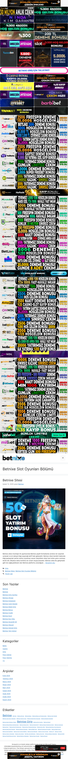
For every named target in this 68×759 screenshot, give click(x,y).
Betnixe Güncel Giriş (10, 628)
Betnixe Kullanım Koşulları (22, 729)
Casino (5, 649)
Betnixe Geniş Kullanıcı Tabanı (9, 722)
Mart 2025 (6, 688)
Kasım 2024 (7, 700)
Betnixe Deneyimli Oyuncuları (33, 718)
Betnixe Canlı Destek (10, 604)
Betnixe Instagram (9, 601)
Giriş (6, 568)
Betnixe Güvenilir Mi (10, 622)
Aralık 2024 (7, 697)
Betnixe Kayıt (7, 616)
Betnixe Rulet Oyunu (56, 729)
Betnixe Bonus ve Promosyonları (39, 716)
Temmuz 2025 (8, 679)
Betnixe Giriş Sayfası (10, 595)
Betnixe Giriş (24, 721)
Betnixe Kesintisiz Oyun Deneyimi (53, 727)
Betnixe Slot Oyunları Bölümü (26, 571)
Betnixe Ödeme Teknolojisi (51, 733)
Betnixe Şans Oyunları (34, 736)
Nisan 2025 (7, 685)
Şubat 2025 (7, 691)
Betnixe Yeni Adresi (9, 631)
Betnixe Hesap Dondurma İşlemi (46, 724)
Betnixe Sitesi (12, 480)
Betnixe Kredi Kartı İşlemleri (9, 729)
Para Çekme (7, 655)
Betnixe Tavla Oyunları (43, 731)
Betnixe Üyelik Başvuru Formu (9, 736)
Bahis (5, 646)
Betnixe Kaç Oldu (9, 619)
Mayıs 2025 (7, 682)
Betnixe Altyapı (8, 598)
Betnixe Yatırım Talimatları (8, 733)
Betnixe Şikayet (8, 625)
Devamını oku (50, 563)
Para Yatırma (7, 658)
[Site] (34, 118)
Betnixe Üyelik (8, 613)
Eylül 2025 (6, 676)
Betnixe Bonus (8, 610)
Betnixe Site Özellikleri (8, 731)
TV (4, 661)
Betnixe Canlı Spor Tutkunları (9, 718)
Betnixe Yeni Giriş (40, 733)
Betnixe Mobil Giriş (9, 607)
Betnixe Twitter (58, 731)
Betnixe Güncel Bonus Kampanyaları (11, 724)
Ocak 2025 (6, 694)
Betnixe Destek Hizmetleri (47, 718)
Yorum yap (9, 574)
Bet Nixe (14, 716)
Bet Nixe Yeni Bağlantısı (30, 733)
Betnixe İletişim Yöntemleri (23, 736)
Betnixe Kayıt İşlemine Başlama (29, 727)
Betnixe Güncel (47, 722)
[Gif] (34, 192)
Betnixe (5, 589)
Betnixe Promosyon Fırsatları (44, 729)
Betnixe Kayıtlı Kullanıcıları (15, 727)
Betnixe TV (51, 731)
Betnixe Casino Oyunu (21, 718)
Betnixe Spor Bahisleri (32, 731)
